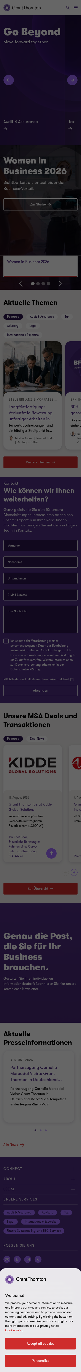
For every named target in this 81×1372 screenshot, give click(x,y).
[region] (40, 1320)
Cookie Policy (14, 1330)
